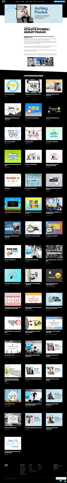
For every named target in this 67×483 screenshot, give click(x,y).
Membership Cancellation (33, 470)
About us (35, 1)
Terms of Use (40, 468)
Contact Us (30, 468)
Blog (39, 1)
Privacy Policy (40, 466)
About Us (30, 466)
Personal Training (22, 467)
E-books (30, 1)
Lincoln (54, 469)
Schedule (22, 1)
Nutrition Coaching (23, 469)
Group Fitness (22, 466)
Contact (42, 1)
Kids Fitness (22, 472)
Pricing (27, 1)
